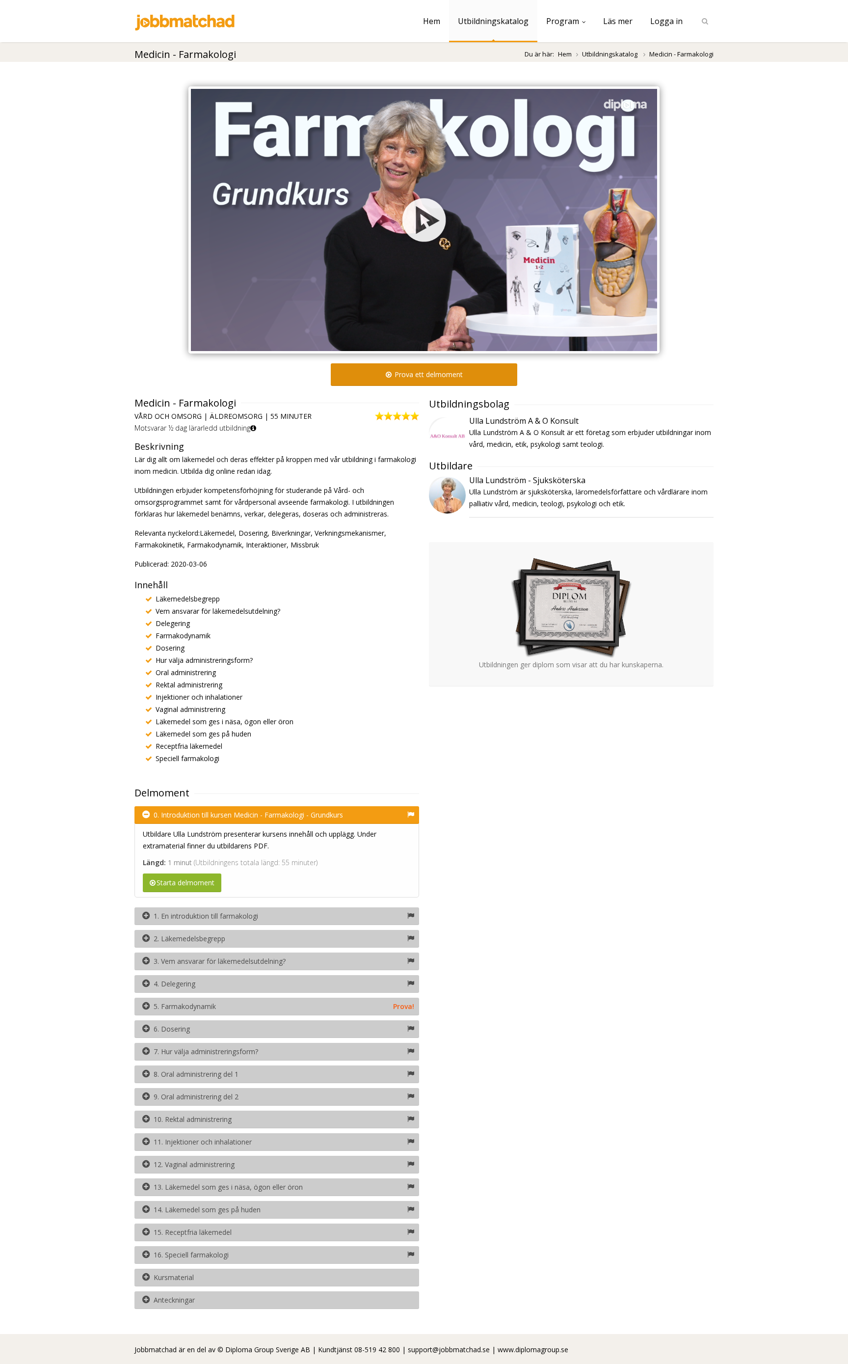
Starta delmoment (185, 882)
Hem (431, 21)
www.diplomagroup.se (533, 1349)
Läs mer (618, 21)
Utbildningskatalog (493, 21)
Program (562, 21)
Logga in (666, 21)
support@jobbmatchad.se (449, 1349)
